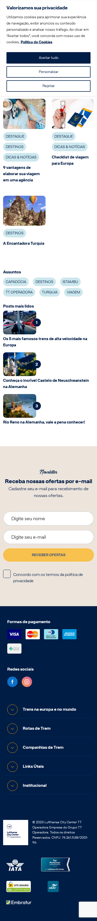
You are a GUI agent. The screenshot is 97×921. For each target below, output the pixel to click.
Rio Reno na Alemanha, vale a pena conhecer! (44, 422)
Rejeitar (48, 85)
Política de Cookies (36, 42)
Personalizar (48, 71)
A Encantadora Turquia (23, 243)
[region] (48, 48)
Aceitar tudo (48, 57)
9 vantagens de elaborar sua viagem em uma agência (21, 174)
